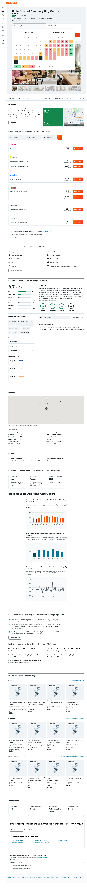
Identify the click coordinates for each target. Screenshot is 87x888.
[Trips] (3, 35)
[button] (3, 3)
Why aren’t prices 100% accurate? (20, 868)
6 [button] (28, 46)
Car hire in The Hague (41, 840)
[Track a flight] (3, 27)
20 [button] (28, 54)
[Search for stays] (3, 11)
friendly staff (29, 321)
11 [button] (20, 50)
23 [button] (40, 54)
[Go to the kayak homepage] (11, 3)
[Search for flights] (3, 8)
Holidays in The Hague (64, 840)
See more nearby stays (78, 680)
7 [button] (32, 46)
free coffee (12, 325)
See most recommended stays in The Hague (72, 756)
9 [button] (40, 46)
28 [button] (32, 58)
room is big (21, 321)
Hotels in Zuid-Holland (49, 877)
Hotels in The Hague (17, 842)
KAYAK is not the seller (16, 862)
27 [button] (28, 58)
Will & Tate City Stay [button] (33, 740)
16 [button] (40, 50)
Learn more (48, 231)
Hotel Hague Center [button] (71, 702)
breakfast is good (28, 325)
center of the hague (14, 328)
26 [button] (24, 58)
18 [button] (20, 54)
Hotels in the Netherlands (36, 877)
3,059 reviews (26, 16)
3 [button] (16, 46)
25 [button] (20, 58)
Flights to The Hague (17, 840)
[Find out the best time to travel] (3, 30)
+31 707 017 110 (16, 20)
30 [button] (41, 58)
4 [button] (20, 46)
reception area (13, 332)
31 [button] (16, 62)
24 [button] (16, 58)
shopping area (25, 328)
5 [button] (24, 46)
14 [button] (32, 50)
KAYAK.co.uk (11, 877)
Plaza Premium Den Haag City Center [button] (17, 703)
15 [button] (36, 50)
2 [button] (40, 41)
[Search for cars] (3, 15)
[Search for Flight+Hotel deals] (3, 18)
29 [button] (36, 58)
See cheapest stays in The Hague (75, 718)
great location (12, 321)
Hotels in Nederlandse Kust (62, 877)
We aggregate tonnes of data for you (21, 865)
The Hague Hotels (75, 877)
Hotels (17, 877)
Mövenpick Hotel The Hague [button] (74, 777)
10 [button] (16, 50)
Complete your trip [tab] (16, 830)
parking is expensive (24, 332)
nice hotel (19, 325)
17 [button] (16, 54)
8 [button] (36, 46)
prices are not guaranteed (42, 857)
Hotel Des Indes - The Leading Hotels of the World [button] (36, 777)
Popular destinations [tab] (30, 830)
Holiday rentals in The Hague (42, 842)
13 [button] (28, 50)
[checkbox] (16, 361)
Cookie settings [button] (12, 237)
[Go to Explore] (3, 23)
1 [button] (36, 41)
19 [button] (24, 54)
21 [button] (32, 54)
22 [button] (36, 54)
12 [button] (24, 50)
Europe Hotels (24, 877)
